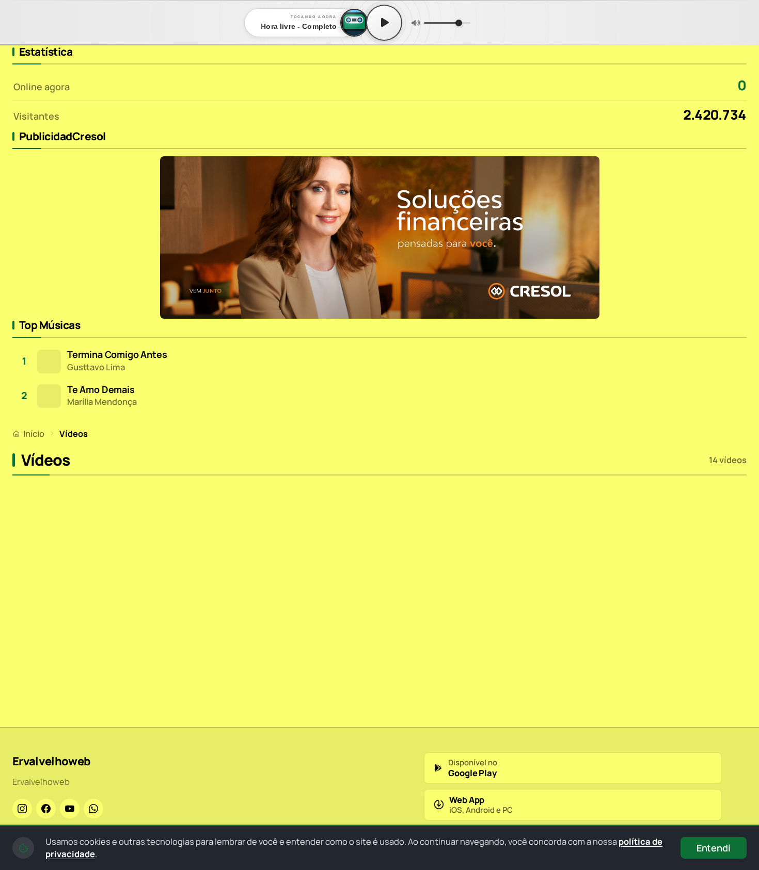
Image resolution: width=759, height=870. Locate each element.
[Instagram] (22, 808)
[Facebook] (46, 808)
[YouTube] (70, 808)
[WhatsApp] (93, 808)
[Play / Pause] (384, 23)
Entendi (714, 848)
